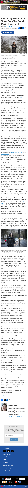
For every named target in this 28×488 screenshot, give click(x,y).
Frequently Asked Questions (8, 468)
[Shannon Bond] (4, 407)
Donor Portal (5, 462)
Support (4, 459)
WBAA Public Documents (8, 465)
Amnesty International (16, 152)
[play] (2, 486)
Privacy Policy (8, 454)
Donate (24, 2)
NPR (3, 395)
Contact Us (5, 456)
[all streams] (26, 486)
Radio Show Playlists (7, 470)
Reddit (21, 97)
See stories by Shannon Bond (15, 416)
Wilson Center (5, 154)
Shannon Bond (8, 26)
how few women (13, 90)
